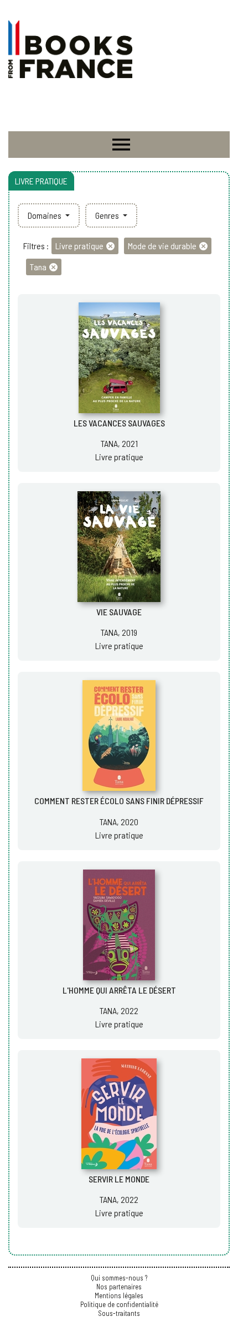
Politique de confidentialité (119, 1304)
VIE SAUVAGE (119, 611)
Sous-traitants (119, 1313)
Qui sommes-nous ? (119, 1277)
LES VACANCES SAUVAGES (119, 423)
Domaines (45, 215)
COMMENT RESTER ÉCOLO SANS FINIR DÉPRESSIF (119, 800)
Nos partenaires (119, 1286)
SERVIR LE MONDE (119, 1179)
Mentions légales (119, 1295)
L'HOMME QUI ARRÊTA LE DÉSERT (119, 990)
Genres (108, 215)
